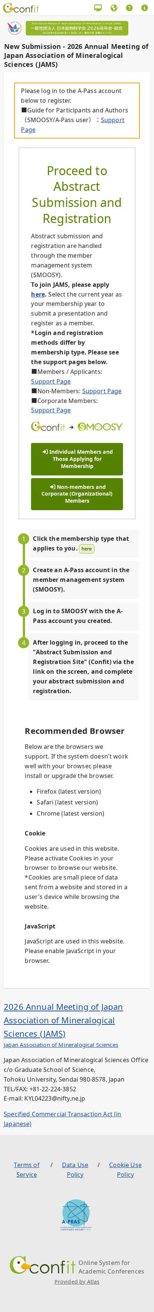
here (38, 294)
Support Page (51, 381)
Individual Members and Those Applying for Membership (81, 458)
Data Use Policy (75, 1170)
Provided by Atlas (77, 1281)
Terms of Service (26, 1170)
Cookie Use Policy (125, 1170)
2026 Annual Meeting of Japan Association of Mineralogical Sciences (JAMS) (63, 1020)
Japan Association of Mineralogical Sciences (61, 1044)
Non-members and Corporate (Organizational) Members (77, 493)
